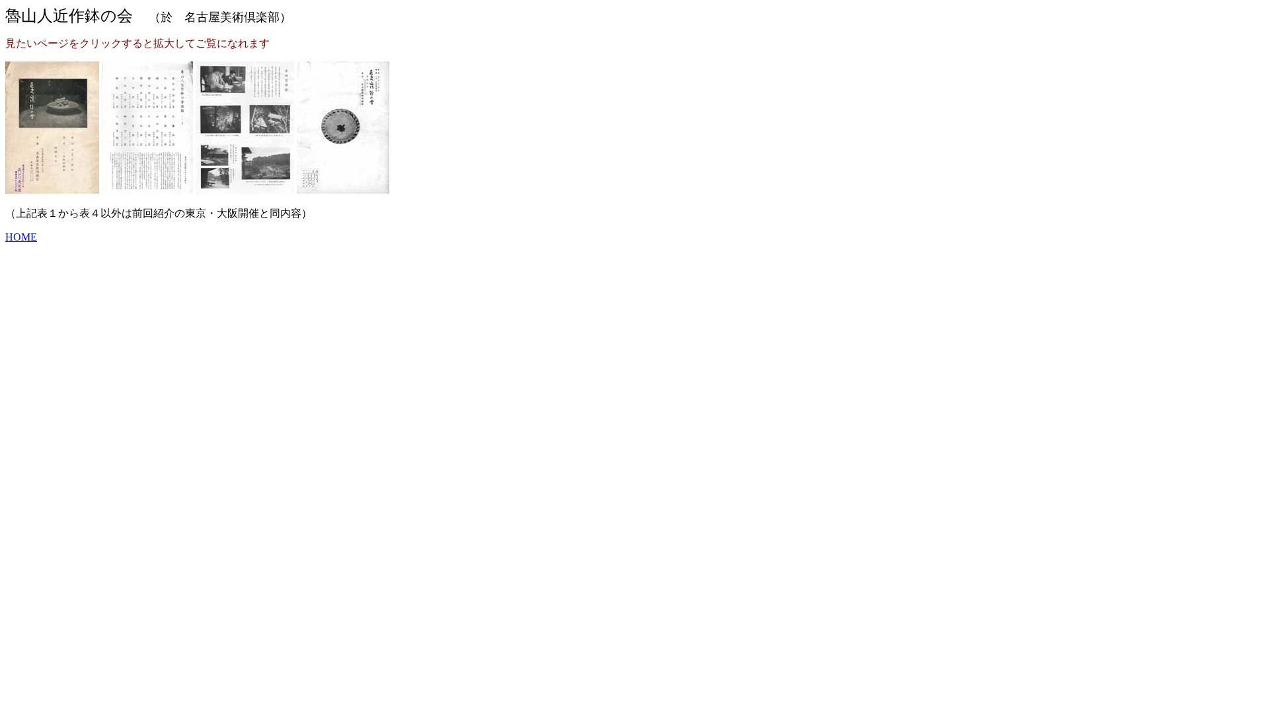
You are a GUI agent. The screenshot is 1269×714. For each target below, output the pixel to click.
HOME (21, 237)
